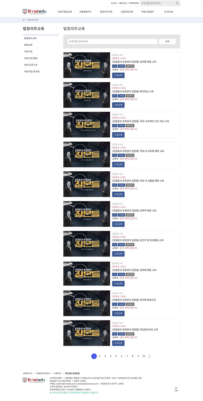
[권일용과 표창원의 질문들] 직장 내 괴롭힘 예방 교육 (138, 180)
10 (143, 356)
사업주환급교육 (64, 11)
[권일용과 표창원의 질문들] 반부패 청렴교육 (134, 299)
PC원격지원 (134, 3)
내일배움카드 (85, 11)
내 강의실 (168, 11)
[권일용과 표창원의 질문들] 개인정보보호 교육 (135, 329)
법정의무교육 (106, 11)
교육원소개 (27, 373)
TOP (176, 390)
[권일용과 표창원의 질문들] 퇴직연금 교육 (133, 91)
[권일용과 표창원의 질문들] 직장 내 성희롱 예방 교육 (138, 151)
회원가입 (122, 3)
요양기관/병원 (30, 58)
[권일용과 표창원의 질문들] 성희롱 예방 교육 (134, 61)
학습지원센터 (148, 11)
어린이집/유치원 (31, 71)
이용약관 (57, 373)
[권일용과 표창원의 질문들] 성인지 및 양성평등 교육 (138, 240)
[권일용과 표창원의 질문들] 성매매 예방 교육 (134, 270)
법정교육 (28, 44)
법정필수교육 (30, 38)
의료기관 (28, 51)
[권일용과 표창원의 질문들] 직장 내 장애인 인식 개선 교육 (140, 121)
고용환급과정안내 (43, 373)
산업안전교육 (127, 11)
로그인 (113, 3)
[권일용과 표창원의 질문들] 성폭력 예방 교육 (134, 210)
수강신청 (118, 75)
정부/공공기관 (30, 64)
